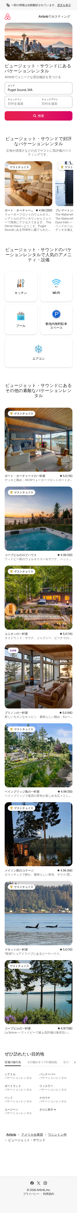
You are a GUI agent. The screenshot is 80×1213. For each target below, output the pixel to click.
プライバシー (31, 1194)
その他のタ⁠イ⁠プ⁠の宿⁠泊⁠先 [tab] (42, 1062)
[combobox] (38, 90)
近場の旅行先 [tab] (13, 1062)
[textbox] (21, 103)
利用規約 (48, 1194)
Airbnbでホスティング (54, 16)
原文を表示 (64, 5)
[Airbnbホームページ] (7, 16)
